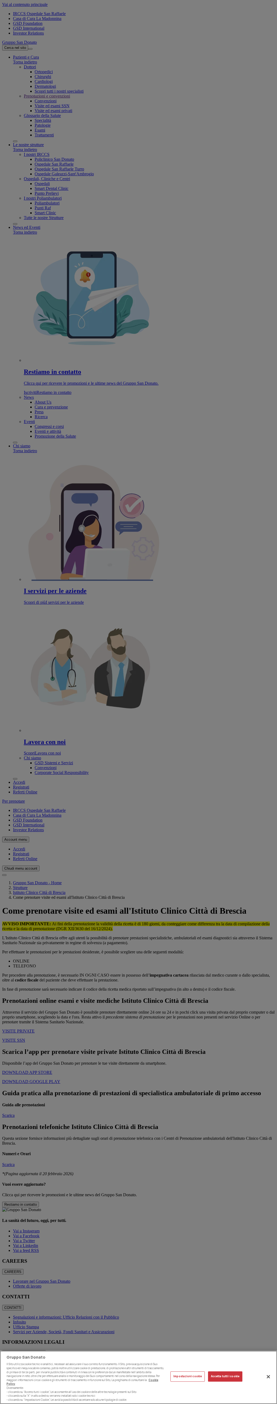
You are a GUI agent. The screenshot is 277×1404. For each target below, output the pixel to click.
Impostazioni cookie (187, 1376)
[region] (138, 1377)
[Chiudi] (268, 1377)
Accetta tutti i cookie (225, 1376)
